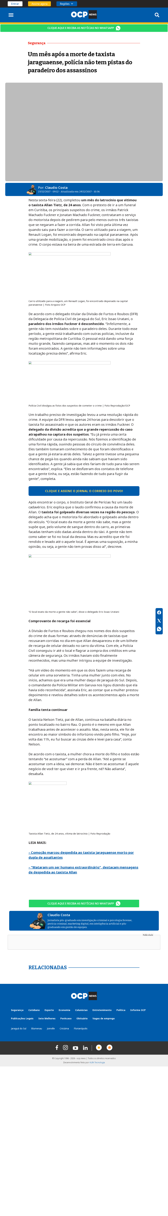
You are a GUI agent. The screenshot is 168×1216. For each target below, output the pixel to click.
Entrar (15, 4)
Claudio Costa (56, 187)
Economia (64, 1010)
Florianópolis (80, 1028)
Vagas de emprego (104, 1018)
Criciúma (64, 1028)
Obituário (82, 1018)
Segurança (17, 1010)
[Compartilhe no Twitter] (159, 621)
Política (120, 1010)
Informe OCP (138, 1010)
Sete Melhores (46, 1018)
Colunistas (81, 1010)
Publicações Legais (22, 1018)
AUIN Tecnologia (97, 1062)
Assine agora (39, 4)
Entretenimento (102, 1010)
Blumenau (36, 1028)
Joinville (51, 1028)
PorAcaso (66, 1018)
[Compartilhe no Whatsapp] (159, 629)
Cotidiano (34, 1010)
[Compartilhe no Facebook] (159, 613)
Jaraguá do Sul (18, 1028)
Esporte (49, 1010)
